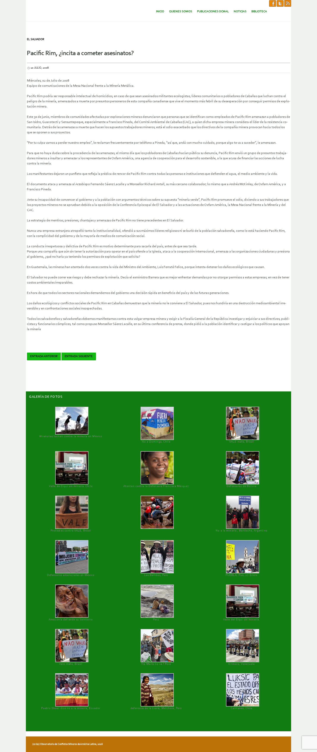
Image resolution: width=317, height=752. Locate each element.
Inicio (160, 11)
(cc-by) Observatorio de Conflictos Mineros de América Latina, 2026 (67, 744)
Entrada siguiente (79, 356)
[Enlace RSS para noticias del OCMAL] (287, 3)
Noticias (240, 11)
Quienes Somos (180, 11)
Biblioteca (259, 11)
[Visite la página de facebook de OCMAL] (272, 3)
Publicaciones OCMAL (213, 11)
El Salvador (35, 39)
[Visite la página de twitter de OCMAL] (280, 3)
